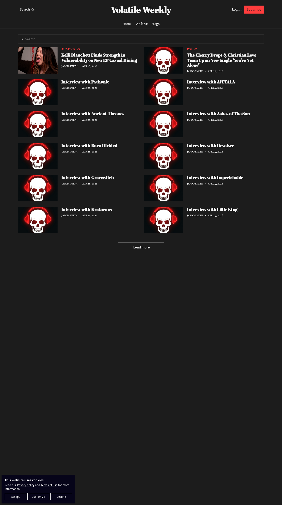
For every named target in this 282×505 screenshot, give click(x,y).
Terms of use (49, 485)
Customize (38, 496)
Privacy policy (25, 485)
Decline (61, 496)
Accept (15, 496)
